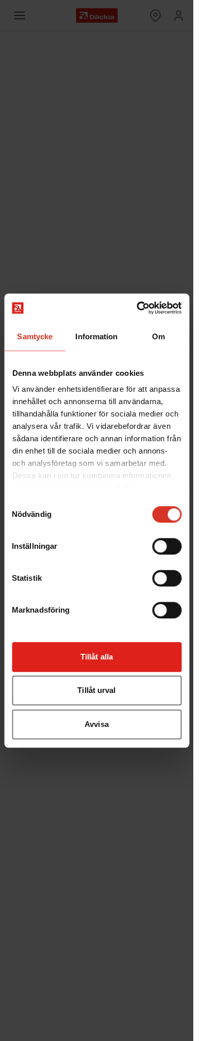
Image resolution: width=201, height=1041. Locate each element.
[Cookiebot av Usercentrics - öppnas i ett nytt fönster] (137, 308)
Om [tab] (158, 336)
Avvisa (97, 724)
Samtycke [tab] (35, 336)
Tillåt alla (96, 656)
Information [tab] (96, 336)
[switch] (166, 546)
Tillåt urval (96, 690)
